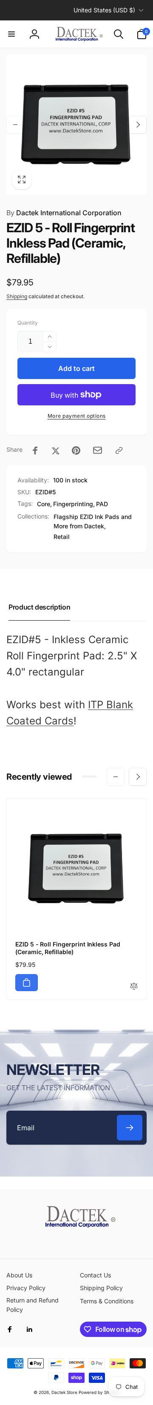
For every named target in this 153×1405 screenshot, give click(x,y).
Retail (62, 536)
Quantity (27, 322)
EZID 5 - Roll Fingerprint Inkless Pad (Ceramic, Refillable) (67, 947)
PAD (102, 503)
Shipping (16, 296)
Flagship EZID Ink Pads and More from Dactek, (93, 521)
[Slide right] (138, 125)
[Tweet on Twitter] (55, 450)
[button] (11, 34)
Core (43, 503)
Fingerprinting (73, 503)
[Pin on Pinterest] (76, 450)
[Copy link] (119, 450)
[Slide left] (15, 125)
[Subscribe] (129, 1127)
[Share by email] (97, 450)
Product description (39, 607)
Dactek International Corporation (64, 212)
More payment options (77, 416)
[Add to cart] (26, 982)
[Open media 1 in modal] (76, 124)
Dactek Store (64, 1392)
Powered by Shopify (99, 1392)
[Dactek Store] (76, 1225)
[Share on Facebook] (35, 450)
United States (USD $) (104, 10)
